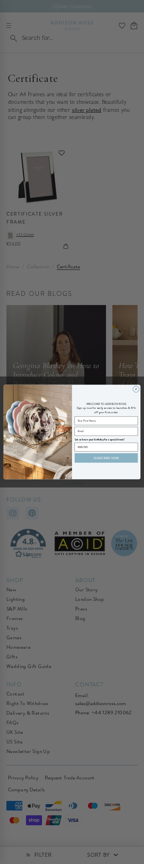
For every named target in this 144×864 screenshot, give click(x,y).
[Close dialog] (136, 389)
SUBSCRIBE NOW (106, 458)
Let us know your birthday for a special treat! (100, 439)
